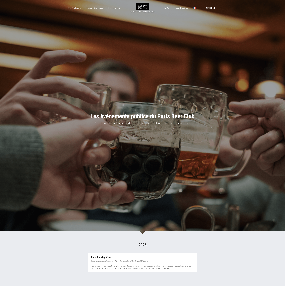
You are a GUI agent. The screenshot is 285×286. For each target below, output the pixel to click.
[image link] (142, 7)
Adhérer (210, 8)
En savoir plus (27, 274)
